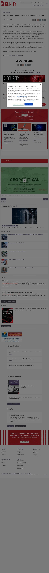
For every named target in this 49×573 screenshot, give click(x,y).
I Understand (28, 104)
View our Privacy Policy (29, 100)
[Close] (40, 84)
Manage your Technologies (18, 104)
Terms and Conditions (21, 96)
